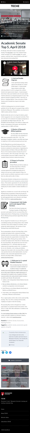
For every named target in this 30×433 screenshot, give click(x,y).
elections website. (5, 310)
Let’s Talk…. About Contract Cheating (14, 382)
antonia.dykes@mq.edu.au (7, 257)
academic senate (11, 325)
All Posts (12, 345)
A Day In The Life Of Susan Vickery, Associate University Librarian (13, 371)
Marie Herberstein (8, 36)
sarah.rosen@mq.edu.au (16, 199)
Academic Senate (4, 16)
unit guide (8, 327)
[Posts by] (2, 36)
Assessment (11, 16)
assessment (20, 325)
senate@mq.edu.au (17, 317)
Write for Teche (5, 417)
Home (2, 409)
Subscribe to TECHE (6, 421)
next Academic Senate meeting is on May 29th (14, 313)
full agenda (10, 52)
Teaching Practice (17, 16)
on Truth (18, 54)
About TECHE (4, 413)
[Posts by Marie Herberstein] (4, 334)
